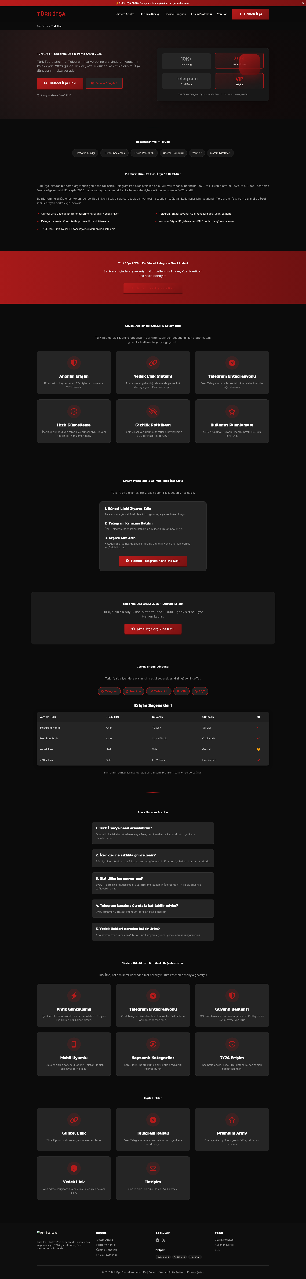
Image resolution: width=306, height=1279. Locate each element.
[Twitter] (164, 1240)
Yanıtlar (222, 14)
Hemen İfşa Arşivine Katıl (155, 288)
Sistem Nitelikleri (220, 153)
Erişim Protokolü (201, 14)
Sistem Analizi (125, 14)
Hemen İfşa (252, 14)
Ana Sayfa (42, 26)
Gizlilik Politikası (224, 1239)
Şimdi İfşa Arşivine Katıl (155, 629)
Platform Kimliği (150, 14)
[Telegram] (157, 1240)
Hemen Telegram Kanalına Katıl (155, 561)
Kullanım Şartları (225, 1244)
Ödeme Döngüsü (175, 14)
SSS (217, 1249)
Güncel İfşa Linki (62, 83)
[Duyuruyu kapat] (303, 3)
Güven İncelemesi (114, 153)
